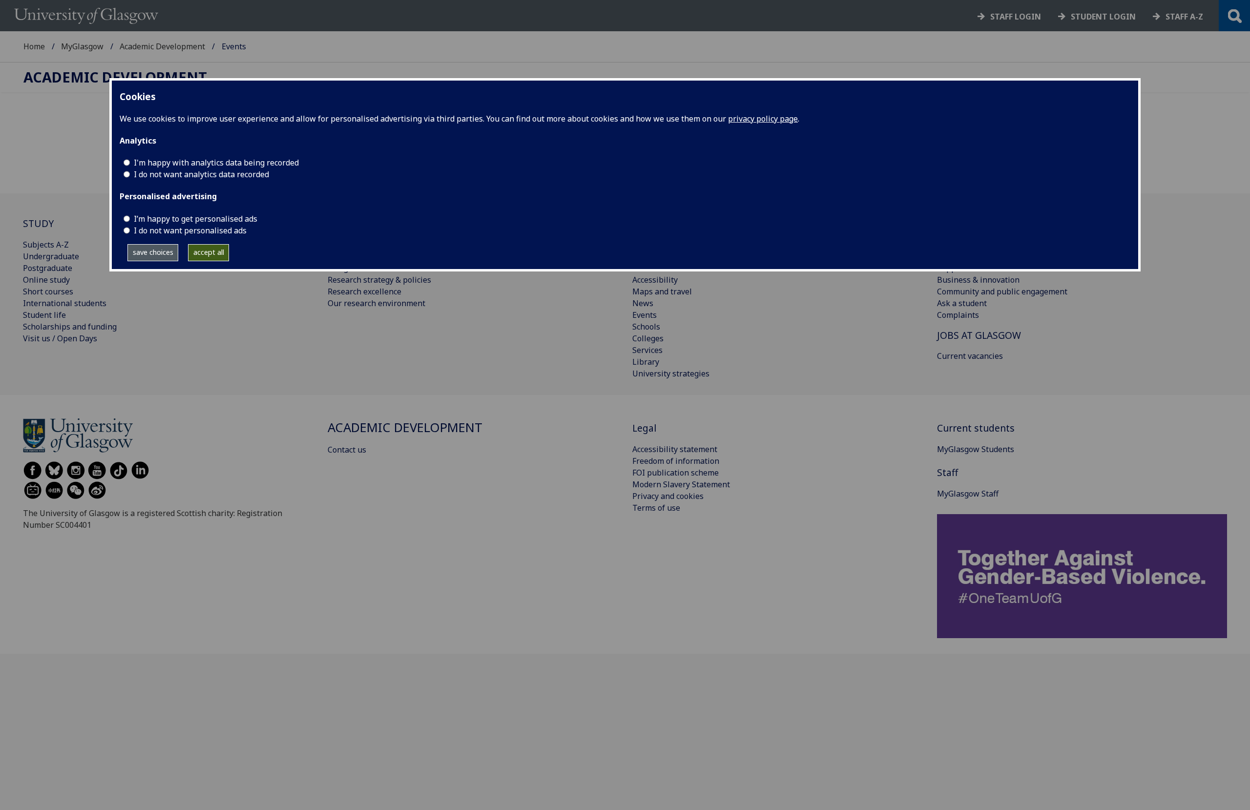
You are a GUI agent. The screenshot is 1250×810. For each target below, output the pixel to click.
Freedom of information (675, 461)
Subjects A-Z (46, 244)
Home (34, 46)
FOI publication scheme (675, 472)
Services (647, 350)
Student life (44, 315)
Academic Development (162, 46)
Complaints (958, 315)
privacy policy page (763, 118)
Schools (646, 326)
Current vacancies (970, 356)
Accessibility (655, 279)
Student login (1103, 16)
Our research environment (376, 303)
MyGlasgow (82, 46)
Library (645, 361)
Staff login (1015, 16)
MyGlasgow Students (975, 449)
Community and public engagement (1002, 291)
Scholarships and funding (70, 326)
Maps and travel (662, 291)
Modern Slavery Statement (681, 484)
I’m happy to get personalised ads (195, 218)
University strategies (670, 373)
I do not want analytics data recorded (201, 174)
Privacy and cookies (668, 496)
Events (644, 315)
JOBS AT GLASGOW (979, 335)
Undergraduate (51, 256)
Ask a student (962, 303)
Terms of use (656, 507)
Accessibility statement (674, 449)
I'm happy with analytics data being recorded (216, 162)
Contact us (347, 449)
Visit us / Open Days (60, 338)
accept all (208, 252)
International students (64, 303)
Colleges (648, 338)
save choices (153, 252)
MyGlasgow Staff (968, 493)
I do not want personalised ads (190, 230)
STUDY (38, 223)
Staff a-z (1184, 16)
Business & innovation (978, 279)
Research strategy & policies (379, 279)
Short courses (48, 291)
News (642, 303)
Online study (46, 279)
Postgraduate (47, 268)
